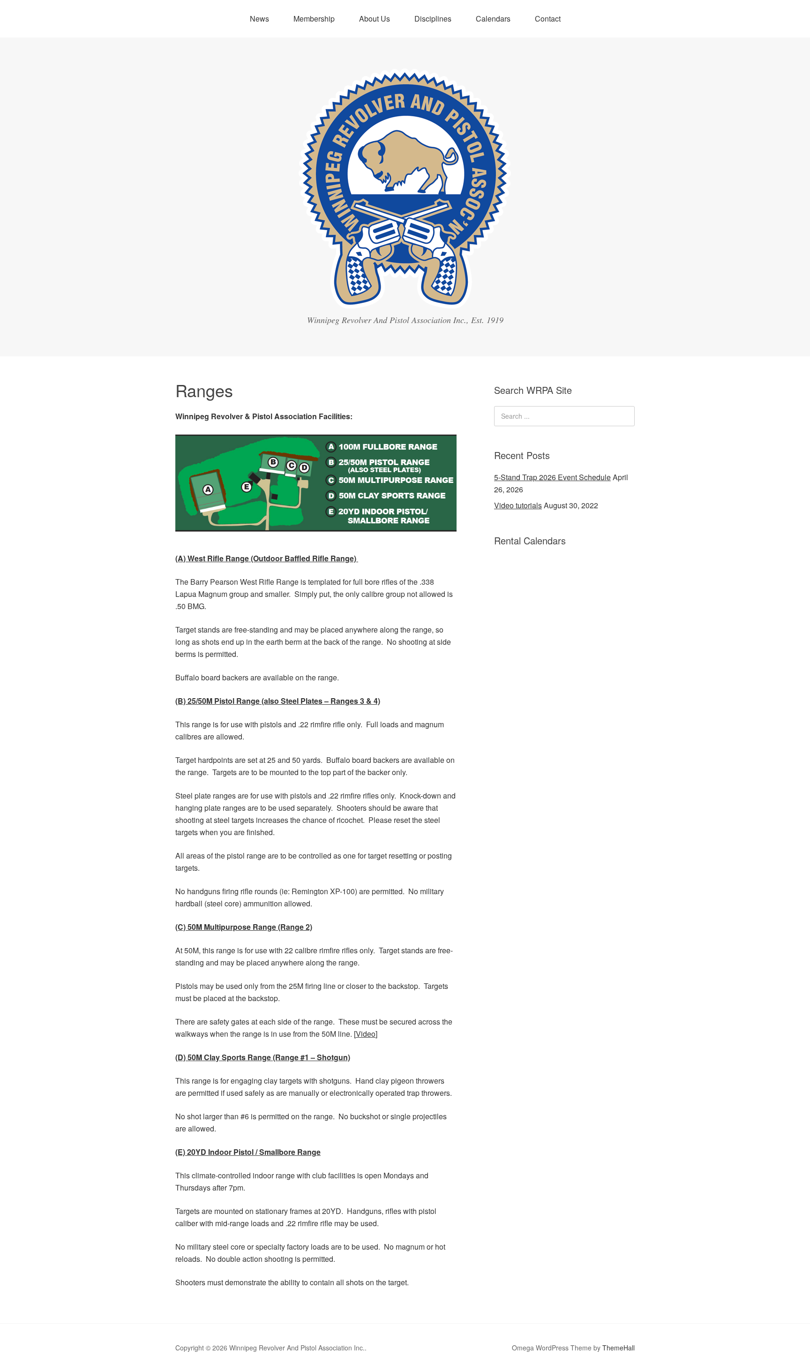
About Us (374, 18)
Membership (314, 18)
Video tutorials (518, 505)
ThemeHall (618, 1347)
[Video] (365, 1033)
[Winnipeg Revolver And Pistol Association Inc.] (405, 300)
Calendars (493, 18)
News (259, 18)
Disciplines (432, 18)
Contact (548, 18)
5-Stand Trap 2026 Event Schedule (552, 477)
